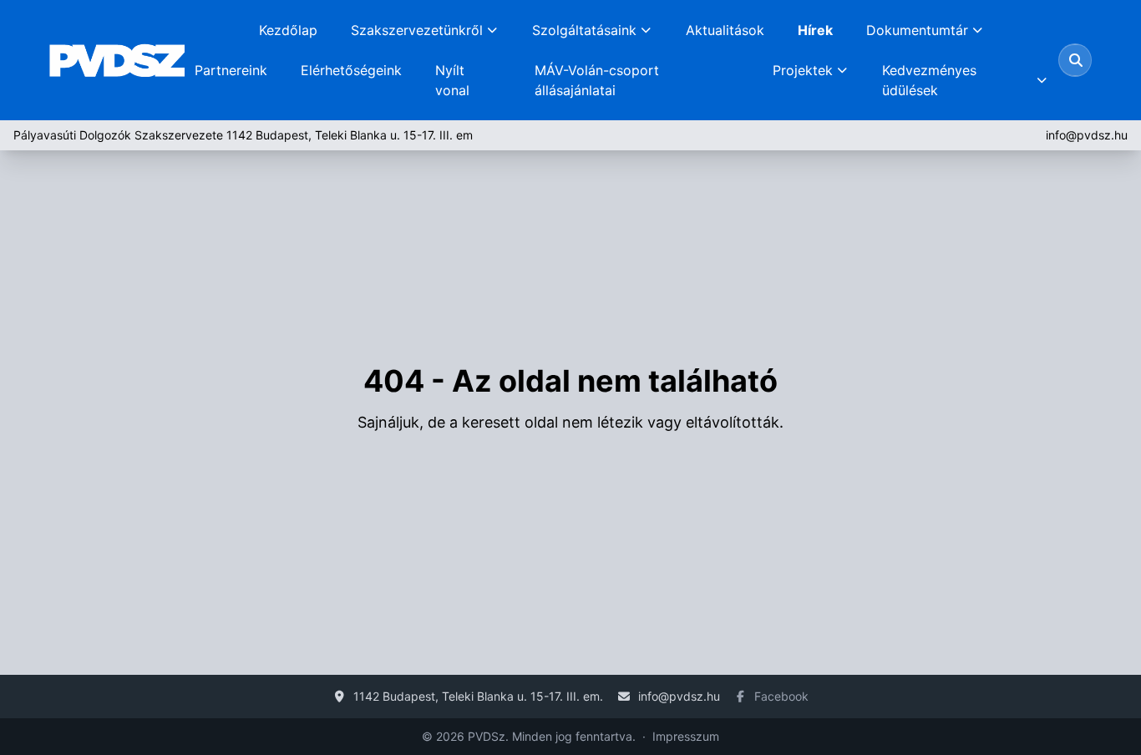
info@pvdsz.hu (1087, 135)
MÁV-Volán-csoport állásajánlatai (597, 80)
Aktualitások (725, 30)
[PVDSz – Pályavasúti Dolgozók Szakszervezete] (117, 60)
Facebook (781, 696)
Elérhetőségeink (351, 70)
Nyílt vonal (452, 80)
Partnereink (231, 70)
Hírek (815, 30)
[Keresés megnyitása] (1076, 60)
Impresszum (685, 736)
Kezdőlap (288, 30)
